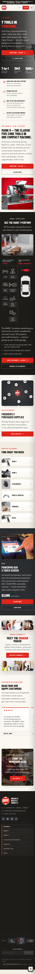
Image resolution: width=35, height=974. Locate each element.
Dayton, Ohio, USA (10, 814)
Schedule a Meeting (8, 1)
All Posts (16, 778)
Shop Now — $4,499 (16, 166)
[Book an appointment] (30, 969)
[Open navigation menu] (31, 8)
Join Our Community (16, 655)
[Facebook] (7, 819)
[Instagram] (3, 819)
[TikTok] (16, 819)
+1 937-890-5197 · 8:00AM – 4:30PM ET (16, 808)
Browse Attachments (17, 366)
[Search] (20, 8)
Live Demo (26, 7)
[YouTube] (12, 819)
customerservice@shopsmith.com (15, 811)
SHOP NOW (17, 607)
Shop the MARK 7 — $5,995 (16, 360)
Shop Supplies (16, 434)
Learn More (17, 172)
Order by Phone (19, 58)
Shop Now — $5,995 (16, 52)
